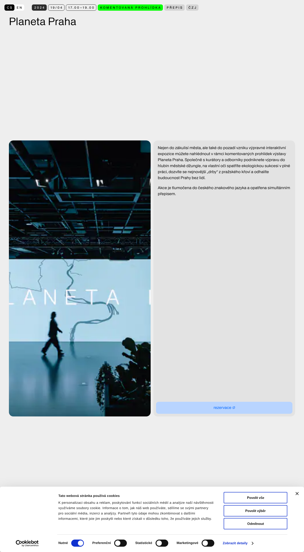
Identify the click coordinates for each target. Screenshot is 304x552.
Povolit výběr (255, 511)
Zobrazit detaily (235, 543)
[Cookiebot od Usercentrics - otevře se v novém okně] (28, 543)
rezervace (222, 407)
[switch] (120, 543)
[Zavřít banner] (297, 493)
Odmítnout (255, 524)
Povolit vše (255, 498)
